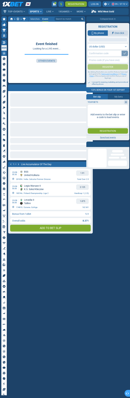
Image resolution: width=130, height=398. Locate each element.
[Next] (18, 164)
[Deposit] (61, 4)
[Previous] (10, 164)
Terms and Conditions (109, 101)
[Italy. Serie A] (24, 19)
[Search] (82, 19)
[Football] (18, 19)
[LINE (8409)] (11, 19)
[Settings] (107, 4)
